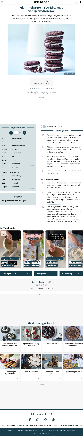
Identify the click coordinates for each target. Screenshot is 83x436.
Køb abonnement (31, 430)
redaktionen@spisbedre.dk (73, 425)
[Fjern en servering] (11, 133)
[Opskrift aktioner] (17, 350)
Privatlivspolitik (53, 430)
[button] (10, 249)
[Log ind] (80, 2)
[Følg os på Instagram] (38, 420)
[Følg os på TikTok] (53, 420)
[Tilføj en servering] (24, 133)
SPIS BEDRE (41, 2)
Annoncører (19, 430)
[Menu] (9, 2)
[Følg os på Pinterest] (45, 420)
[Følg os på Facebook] (30, 420)
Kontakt (10, 430)
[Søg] (76, 2)
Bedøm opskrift (48, 88)
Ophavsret (42, 430)
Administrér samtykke (67, 430)
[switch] (43, 126)
